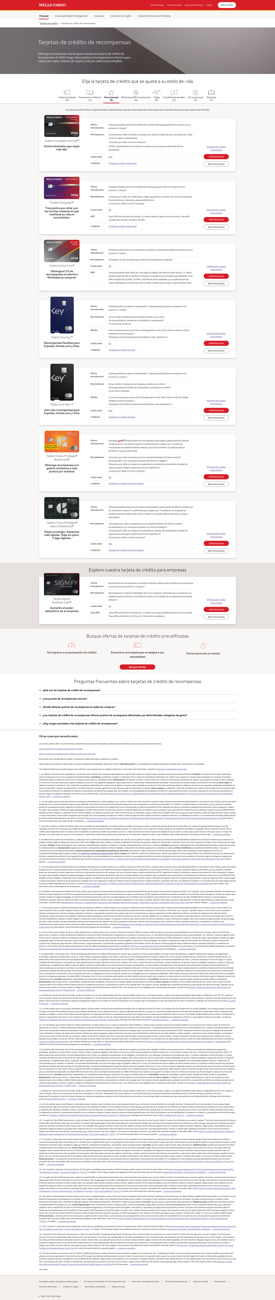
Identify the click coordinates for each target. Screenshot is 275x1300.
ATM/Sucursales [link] (157, 5)
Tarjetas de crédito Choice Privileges (126, 483)
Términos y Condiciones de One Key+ (54, 1041)
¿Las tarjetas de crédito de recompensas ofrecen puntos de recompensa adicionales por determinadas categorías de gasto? (113, 715)
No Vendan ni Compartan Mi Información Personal (104, 1281)
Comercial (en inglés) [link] (120, 15)
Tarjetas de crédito (49, 23)
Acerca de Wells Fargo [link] (194, 5)
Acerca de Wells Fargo (48, 1286)
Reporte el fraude (201, 1281)
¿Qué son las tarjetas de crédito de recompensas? (69, 690)
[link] (52, 5)
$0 (110, 477)
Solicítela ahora (216, 156)
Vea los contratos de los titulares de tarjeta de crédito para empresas (67, 754)
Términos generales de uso (176, 1281)
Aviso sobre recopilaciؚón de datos (145, 1281)
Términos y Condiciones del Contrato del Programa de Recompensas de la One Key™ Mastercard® (79, 949)
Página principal (118, 1286)
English (209, 5)
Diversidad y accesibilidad (95, 1286)
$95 (110, 543)
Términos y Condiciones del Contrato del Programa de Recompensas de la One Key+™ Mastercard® (186, 1041)
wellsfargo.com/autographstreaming (97, 853)
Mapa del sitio (220, 1281)
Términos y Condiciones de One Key (172, 769)
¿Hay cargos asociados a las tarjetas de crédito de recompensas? (78, 723)
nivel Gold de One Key (160, 1020)
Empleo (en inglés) (70, 1286)
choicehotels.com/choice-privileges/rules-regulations (184, 1172)
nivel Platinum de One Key (173, 1115)
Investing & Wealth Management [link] (71, 15)
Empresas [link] (99, 15)
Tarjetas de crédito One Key (122, 350)
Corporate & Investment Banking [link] (154, 15)
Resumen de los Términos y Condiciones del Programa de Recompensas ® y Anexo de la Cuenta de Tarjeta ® (125, 902)
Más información (216, 164)
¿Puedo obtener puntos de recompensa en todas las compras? (77, 707)
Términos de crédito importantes (216, 149)
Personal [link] (43, 15)
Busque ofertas (137, 667)
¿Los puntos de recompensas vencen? (63, 699)
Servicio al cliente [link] (174, 5)
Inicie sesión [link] (227, 5)
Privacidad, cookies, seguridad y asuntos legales (58, 1281)
